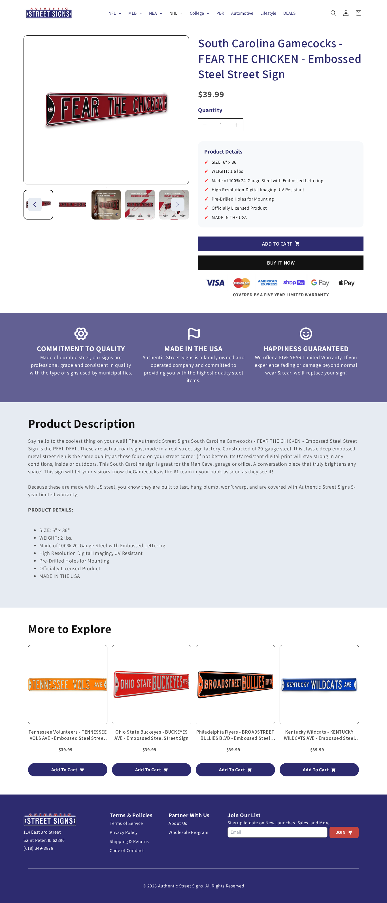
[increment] (236, 125)
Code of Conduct (127, 850)
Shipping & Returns (129, 841)
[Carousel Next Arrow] (177, 204)
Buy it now (281, 262)
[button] (333, 13)
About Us (178, 823)
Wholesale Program (188, 832)
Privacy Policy (123, 832)
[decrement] (204, 125)
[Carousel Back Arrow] (35, 204)
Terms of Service (126, 823)
